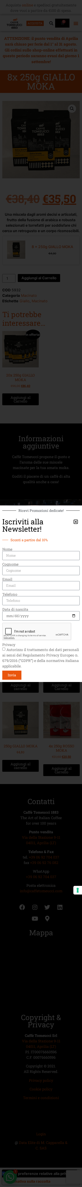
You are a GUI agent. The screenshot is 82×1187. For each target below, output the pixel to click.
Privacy (8, 644)
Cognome (10, 564)
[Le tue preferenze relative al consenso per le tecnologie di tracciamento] (77, 890)
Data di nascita (15, 609)
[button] (75, 521)
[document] (41, 593)
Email (7, 579)
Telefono (9, 594)
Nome (7, 549)
